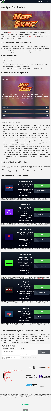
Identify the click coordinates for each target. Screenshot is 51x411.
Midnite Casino (42, 266)
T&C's (18, 200)
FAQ (5, 375)
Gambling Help (7, 377)
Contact (6, 376)
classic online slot (13, 32)
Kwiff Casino (41, 214)
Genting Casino (42, 239)
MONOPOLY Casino (42, 190)
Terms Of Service (7, 372)
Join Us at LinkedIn (8, 380)
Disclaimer (6, 373)
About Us (6, 374)
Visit (41, 185)
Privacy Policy (7, 371)
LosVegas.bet (42, 292)
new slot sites (33, 36)
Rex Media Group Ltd (8, 379)
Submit (44, 352)
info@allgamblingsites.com (18, 370)
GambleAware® (22, 200)
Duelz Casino (41, 316)
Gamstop (6, 378)
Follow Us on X (7, 382)
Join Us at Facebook (8, 381)
